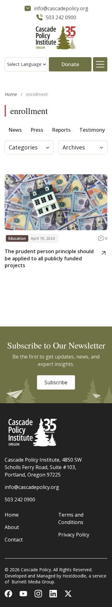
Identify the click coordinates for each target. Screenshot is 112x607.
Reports (61, 129)
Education (17, 238)
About (12, 527)
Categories (23, 147)
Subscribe (56, 382)
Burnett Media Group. (33, 582)
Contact (14, 539)
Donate (70, 64)
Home (11, 94)
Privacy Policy (73, 534)
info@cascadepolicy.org (32, 487)
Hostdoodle (74, 576)
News (15, 129)
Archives (74, 147)
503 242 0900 (20, 499)
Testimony (92, 129)
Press (36, 129)
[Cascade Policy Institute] (56, 38)
